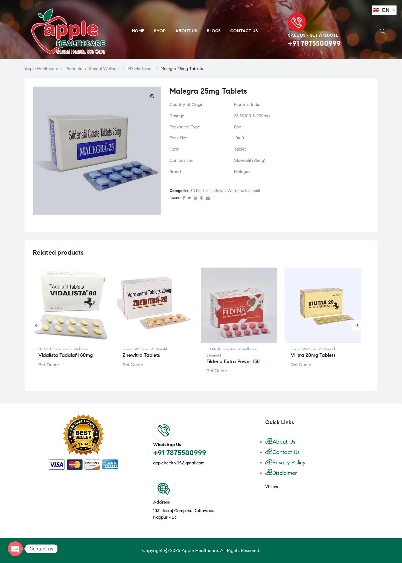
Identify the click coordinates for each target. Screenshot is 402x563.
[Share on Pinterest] (202, 198)
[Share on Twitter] (189, 198)
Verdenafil (158, 349)
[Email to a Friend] (208, 198)
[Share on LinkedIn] (196, 198)
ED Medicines (201, 190)
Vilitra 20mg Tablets (313, 355)
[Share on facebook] (183, 198)
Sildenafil (252, 190)
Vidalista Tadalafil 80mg (65, 355)
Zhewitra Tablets (141, 355)
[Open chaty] (15, 548)
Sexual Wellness (229, 190)
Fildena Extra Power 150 (233, 361)
